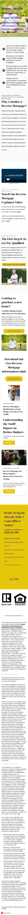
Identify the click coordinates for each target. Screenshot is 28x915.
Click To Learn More (14, 331)
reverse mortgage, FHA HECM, (11, 468)
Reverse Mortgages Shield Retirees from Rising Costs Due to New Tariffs (13, 410)
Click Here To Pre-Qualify (14, 264)
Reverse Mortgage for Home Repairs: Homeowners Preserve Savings (13, 475)
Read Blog (9, 442)
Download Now (14, 379)
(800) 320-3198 (11, 532)
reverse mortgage (8, 403)
